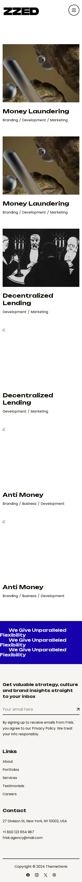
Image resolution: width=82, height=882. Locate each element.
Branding (11, 120)
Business (29, 503)
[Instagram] (37, 875)
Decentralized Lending (28, 299)
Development (34, 120)
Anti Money (23, 494)
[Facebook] (28, 875)
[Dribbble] (54, 875)
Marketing (59, 120)
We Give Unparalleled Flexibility (33, 632)
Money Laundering (36, 111)
